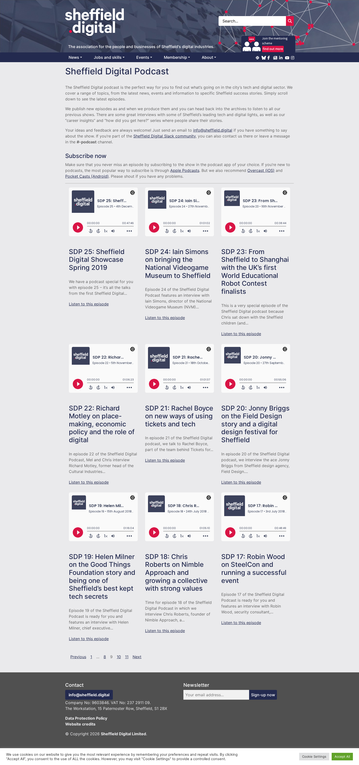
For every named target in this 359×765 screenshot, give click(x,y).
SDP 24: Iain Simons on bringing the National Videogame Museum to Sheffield (178, 264)
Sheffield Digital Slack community (164, 136)
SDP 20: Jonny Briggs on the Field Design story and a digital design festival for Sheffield (255, 424)
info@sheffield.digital (212, 130)
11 (126, 656)
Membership (175, 57)
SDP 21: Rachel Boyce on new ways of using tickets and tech (179, 416)
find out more (273, 49)
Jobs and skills (108, 57)
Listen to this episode (89, 304)
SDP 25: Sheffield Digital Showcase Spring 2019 (97, 260)
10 (119, 656)
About (207, 57)
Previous (78, 656)
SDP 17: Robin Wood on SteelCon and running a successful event (253, 569)
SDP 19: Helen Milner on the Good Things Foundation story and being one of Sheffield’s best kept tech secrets (102, 576)
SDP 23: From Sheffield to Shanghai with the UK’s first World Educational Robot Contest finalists (255, 271)
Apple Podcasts (184, 170)
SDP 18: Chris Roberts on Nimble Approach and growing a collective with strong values (176, 573)
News (74, 57)
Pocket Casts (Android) (87, 176)
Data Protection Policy (86, 718)
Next (137, 656)
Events (142, 57)
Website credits (80, 724)
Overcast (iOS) (261, 170)
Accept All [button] (342, 756)
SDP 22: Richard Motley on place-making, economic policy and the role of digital (102, 424)
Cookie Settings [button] (314, 756)
